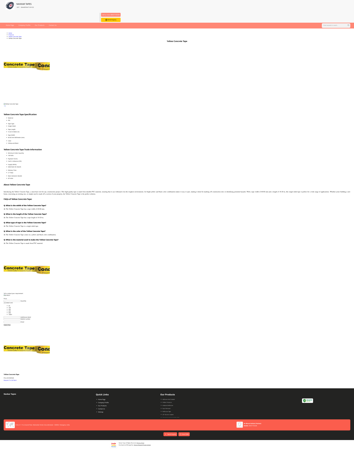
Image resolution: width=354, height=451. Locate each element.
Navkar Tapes (25, 5)
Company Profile (24, 25)
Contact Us (53, 25)
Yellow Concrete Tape (15, 36)
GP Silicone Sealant (168, 414)
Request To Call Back (10, 380)
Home (10, 33)
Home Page (10, 25)
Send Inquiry (111, 20)
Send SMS (185, 434)
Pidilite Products (167, 402)
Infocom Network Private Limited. (142, 445)
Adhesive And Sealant (169, 399)
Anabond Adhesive (168, 405)
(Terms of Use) (140, 443)
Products (11, 35)
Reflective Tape (167, 411)
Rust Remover (167, 408)
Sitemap (100, 412)
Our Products (39, 25)
